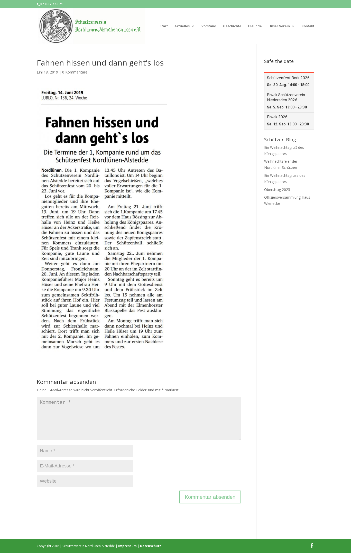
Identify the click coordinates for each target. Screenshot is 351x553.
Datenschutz (150, 546)
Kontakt (308, 26)
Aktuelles (182, 26)
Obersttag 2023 (277, 189)
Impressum (127, 546)
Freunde (255, 26)
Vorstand (208, 26)
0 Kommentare (74, 72)
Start (164, 26)
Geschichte (232, 26)
